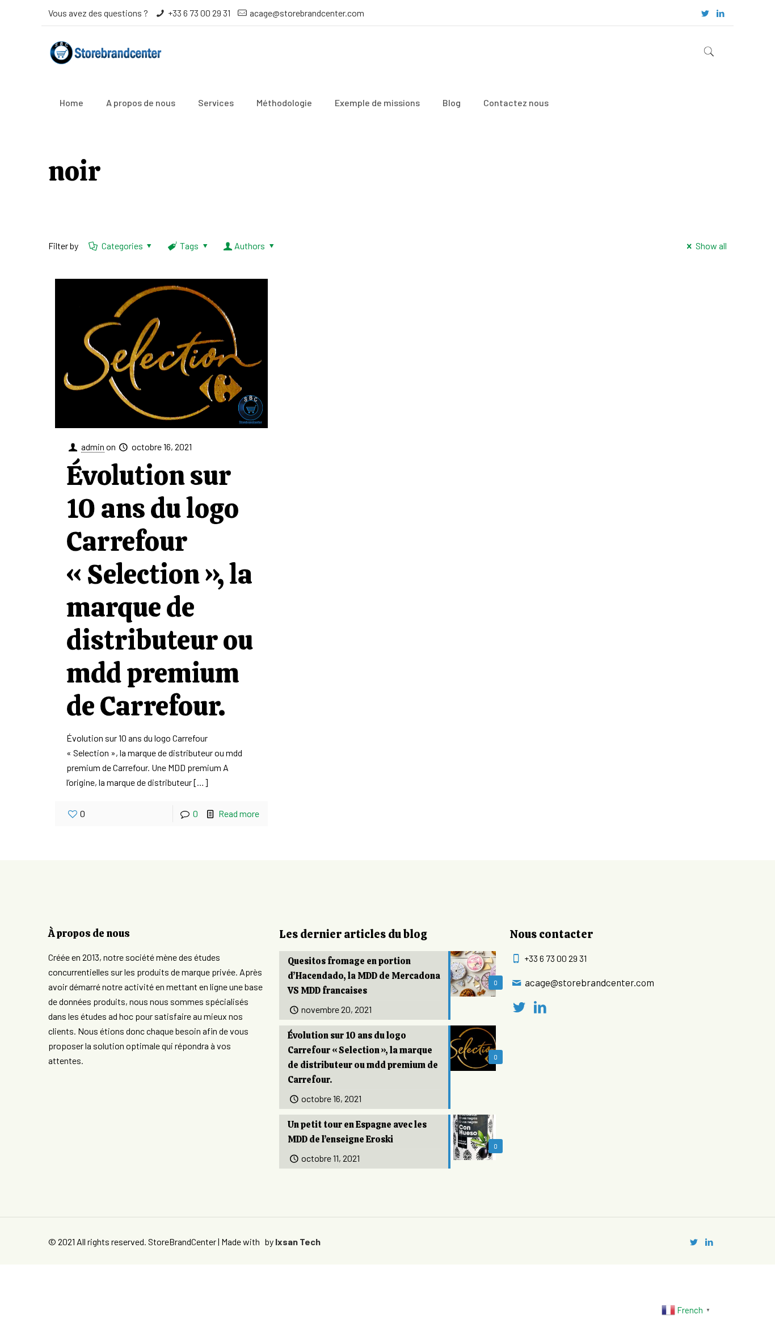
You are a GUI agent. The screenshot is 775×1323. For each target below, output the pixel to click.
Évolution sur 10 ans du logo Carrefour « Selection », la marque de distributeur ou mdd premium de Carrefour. (159, 590)
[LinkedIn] (721, 13)
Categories (122, 245)
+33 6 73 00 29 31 (199, 12)
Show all (711, 245)
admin (92, 446)
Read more (238, 813)
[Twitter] (705, 13)
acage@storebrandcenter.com (307, 12)
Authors (249, 245)
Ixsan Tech (298, 1241)
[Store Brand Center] (105, 51)
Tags (189, 245)
